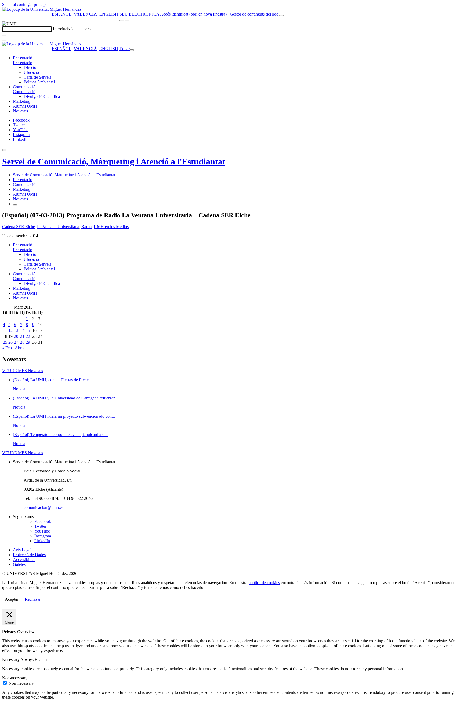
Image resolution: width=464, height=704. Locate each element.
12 (10, 330)
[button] (22, 62)
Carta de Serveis (37, 77)
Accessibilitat (24, 559)
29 (28, 342)
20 (16, 336)
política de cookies (264, 582)
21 (22, 336)
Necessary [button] (11, 659)
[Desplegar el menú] (127, 20)
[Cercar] (4, 35)
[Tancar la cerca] (4, 40)
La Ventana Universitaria (58, 226)
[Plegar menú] (132, 50)
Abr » (20, 348)
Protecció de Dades (29, 554)
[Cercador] (281, 15)
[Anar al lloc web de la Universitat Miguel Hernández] (41, 9)
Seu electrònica (139, 14)
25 (5, 342)
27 (16, 342)
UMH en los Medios (111, 226)
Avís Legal (22, 550)
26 (10, 342)
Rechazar (33, 599)
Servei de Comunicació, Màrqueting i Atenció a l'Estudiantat (113, 161)
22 (28, 336)
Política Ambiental (39, 82)
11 (5, 330)
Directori (31, 67)
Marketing (21, 101)
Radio (86, 226)
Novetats (20, 111)
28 (22, 342)
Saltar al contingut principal (25, 4)
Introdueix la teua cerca (72, 29)
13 (16, 330)
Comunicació (24, 87)
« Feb (7, 348)
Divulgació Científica (42, 96)
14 (22, 330)
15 (28, 330)
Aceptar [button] (11, 599)
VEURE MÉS (22, 370)
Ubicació (31, 72)
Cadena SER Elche (18, 226)
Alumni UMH (25, 106)
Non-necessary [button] (14, 678)
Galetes (19, 564)
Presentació (22, 58)
